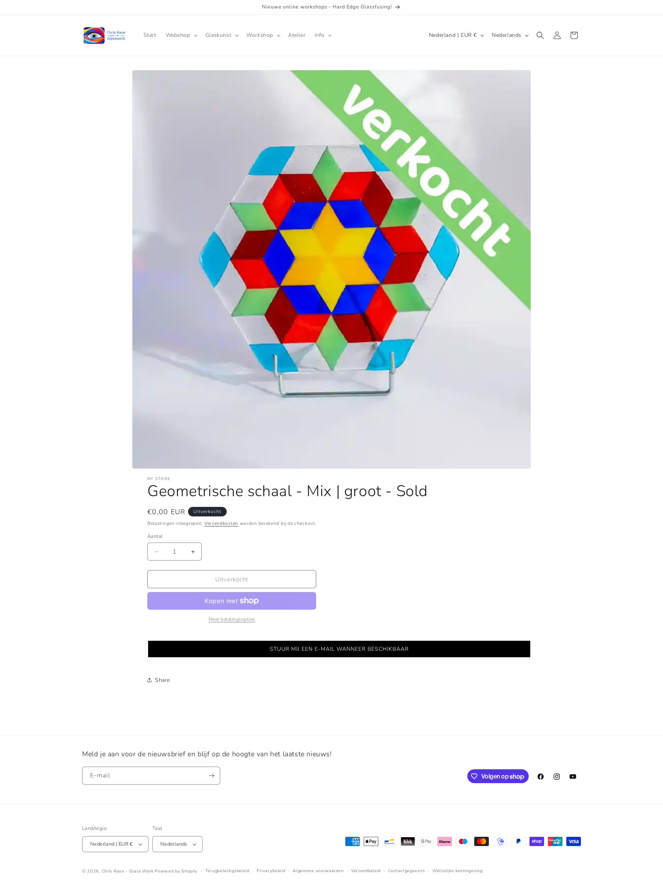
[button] (181, 35)
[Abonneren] (211, 776)
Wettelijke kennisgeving (457, 871)
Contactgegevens (406, 871)
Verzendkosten (221, 523)
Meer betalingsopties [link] (232, 619)
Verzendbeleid (366, 871)
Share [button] (162, 680)
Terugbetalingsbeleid (227, 871)
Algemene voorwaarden (318, 871)
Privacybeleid (271, 871)
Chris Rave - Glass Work (127, 871)
